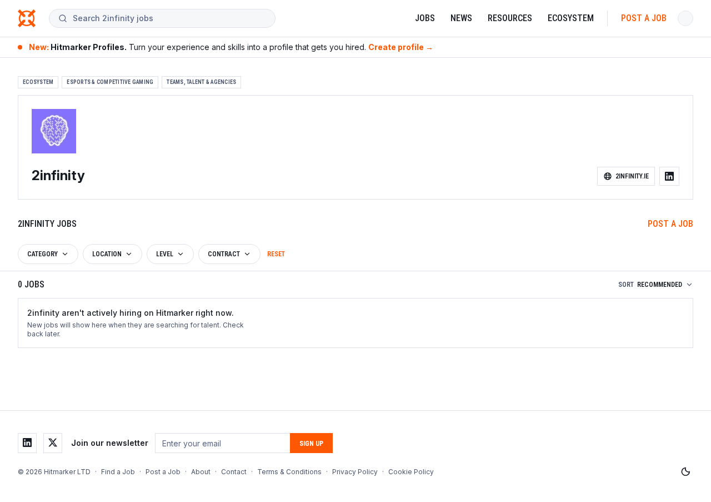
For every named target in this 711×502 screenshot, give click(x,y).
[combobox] (169, 18)
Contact (234, 472)
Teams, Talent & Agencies (201, 82)
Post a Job (644, 18)
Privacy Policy (355, 472)
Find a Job (118, 472)
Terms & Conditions (289, 472)
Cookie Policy (411, 472)
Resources (510, 18)
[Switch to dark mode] (685, 472)
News (461, 18)
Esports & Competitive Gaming (110, 82)
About (201, 472)
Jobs (425, 18)
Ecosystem (571, 18)
